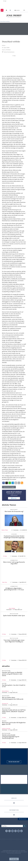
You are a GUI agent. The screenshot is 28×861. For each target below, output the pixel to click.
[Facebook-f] (6, 831)
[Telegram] (18, 831)
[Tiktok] (21, 831)
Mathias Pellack (5, 530)
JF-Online (5, 556)
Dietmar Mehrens (5, 691)
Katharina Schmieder (6, 728)
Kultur (3, 45)
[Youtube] (12, 831)
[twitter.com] (9, 831)
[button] (6, 10)
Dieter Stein (4, 582)
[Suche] (25, 826)
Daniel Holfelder (12, 608)
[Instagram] (15, 831)
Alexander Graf (5, 703)
